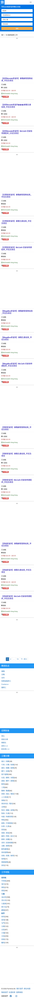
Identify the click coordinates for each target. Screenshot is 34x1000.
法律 (3, 807)
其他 (3, 865)
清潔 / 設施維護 (7, 843)
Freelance (5, 684)
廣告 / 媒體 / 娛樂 (7, 768)
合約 (3, 678)
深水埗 (3, 900)
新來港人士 (5, 749)
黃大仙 (3, 907)
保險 (3, 800)
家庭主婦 (4, 739)
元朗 (3, 926)
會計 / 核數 (5, 761)
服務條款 (19, 992)
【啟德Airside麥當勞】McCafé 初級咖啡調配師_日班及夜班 (16, 132)
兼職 (3, 671)
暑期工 (3, 687)
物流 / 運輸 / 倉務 (7, 810)
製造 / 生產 (5, 813)
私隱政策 (12, 992)
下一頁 (23, 659)
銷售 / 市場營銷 (7, 823)
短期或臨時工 (6, 681)
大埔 (3, 933)
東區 (3, 887)
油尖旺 (3, 897)
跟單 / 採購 (5, 839)
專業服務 (4, 862)
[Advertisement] (17, 56)
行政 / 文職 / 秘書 (7, 765)
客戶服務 (4, 774)
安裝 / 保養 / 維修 (7, 856)
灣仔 (3, 884)
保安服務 (4, 852)
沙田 (3, 936)
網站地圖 (27, 989)
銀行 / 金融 (5, 771)
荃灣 (3, 920)
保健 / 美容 (5, 833)
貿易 (3, 830)
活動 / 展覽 (5, 846)
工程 (3, 787)
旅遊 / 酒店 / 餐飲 (7, 794)
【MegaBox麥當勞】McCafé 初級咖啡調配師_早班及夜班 (16, 365)
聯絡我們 (4, 992)
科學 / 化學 (5, 826)
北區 (3, 930)
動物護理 (4, 849)
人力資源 (4, 797)
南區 (3, 891)
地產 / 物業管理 (7, 817)
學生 (3, 736)
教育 (3, 784)
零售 (3, 820)
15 (17, 659)
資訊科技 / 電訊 (7, 804)
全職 (3, 674)
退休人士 (4, 746)
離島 (3, 943)
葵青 (3, 917)
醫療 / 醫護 (5, 791)
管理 (3, 859)
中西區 (3, 881)
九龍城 (3, 904)
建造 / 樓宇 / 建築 (7, 781)
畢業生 (3, 743)
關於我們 (19, 989)
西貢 (3, 939)
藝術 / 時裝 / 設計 (7, 836)
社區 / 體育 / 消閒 (7, 778)
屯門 (3, 923)
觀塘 (3, 910)
